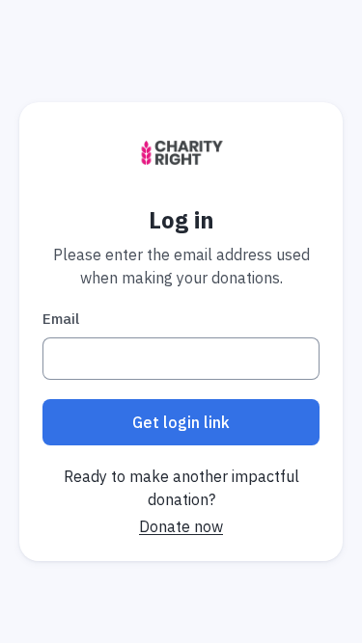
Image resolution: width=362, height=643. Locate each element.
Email (60, 318)
